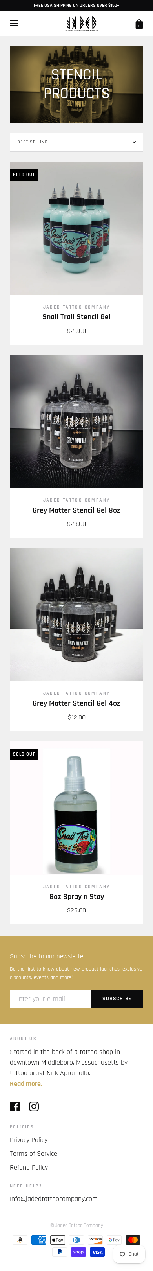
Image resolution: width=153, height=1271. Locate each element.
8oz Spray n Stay (76, 897)
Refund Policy (29, 1167)
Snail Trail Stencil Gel (76, 317)
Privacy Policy (28, 1139)
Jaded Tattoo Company (76, 307)
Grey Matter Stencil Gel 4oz (76, 703)
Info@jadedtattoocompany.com (54, 1198)
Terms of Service (33, 1153)
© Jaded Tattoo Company (76, 1225)
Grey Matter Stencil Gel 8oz (76, 510)
